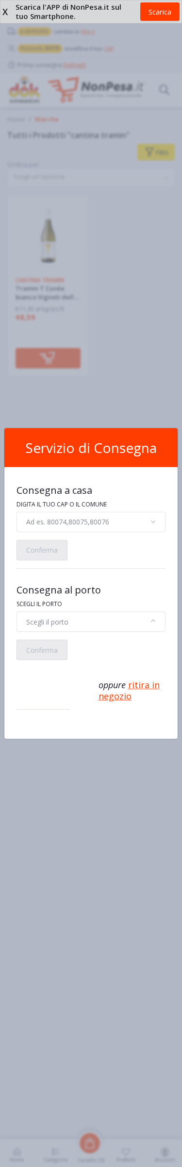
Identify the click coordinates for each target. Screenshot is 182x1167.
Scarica (160, 12)
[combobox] (91, 522)
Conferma (42, 550)
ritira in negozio (129, 690)
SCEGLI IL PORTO (39, 604)
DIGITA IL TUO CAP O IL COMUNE (62, 504)
